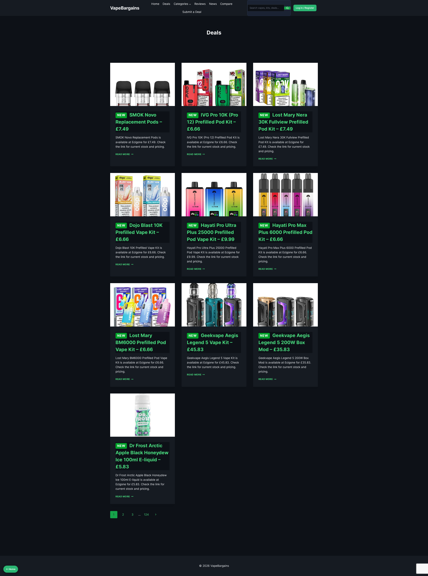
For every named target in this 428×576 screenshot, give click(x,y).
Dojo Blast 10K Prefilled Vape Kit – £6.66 (139, 232)
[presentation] (142, 84)
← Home (10, 569)
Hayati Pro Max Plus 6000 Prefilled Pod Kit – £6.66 (285, 232)
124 (146, 514)
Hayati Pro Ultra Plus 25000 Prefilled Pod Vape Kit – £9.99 (211, 232)
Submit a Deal (191, 12)
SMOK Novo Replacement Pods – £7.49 (139, 122)
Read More (124, 154)
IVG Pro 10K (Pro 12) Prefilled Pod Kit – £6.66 (212, 122)
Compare (226, 4)
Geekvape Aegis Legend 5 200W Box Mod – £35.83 (284, 342)
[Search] (287, 8)
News (213, 4)
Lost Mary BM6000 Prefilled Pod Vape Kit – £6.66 (141, 342)
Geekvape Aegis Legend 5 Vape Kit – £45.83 (212, 342)
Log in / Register (305, 7)
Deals (166, 4)
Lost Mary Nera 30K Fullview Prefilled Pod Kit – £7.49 (283, 122)
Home (155, 4)
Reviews (200, 4)
